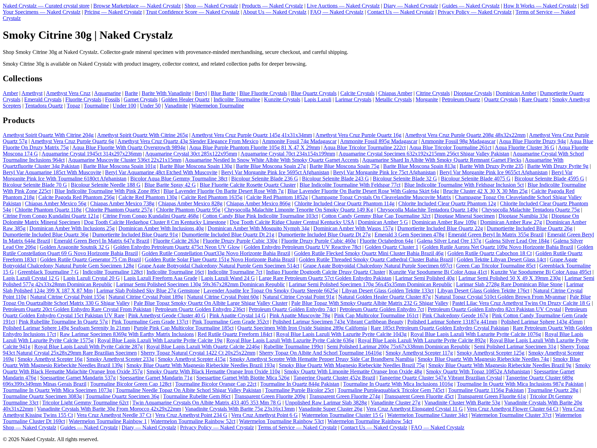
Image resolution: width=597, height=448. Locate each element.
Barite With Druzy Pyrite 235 (491, 166)
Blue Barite (223, 93)
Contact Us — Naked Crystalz (400, 12)
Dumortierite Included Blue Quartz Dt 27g (324, 234)
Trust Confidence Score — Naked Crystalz (192, 12)
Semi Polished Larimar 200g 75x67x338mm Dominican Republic (398, 346)
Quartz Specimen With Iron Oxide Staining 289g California (302, 328)
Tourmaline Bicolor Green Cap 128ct (130, 384)
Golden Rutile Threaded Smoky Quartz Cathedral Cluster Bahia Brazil (376, 259)
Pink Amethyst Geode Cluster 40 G (167, 315)
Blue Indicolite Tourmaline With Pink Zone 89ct (107, 191)
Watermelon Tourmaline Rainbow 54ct (370, 421)
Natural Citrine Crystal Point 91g (298, 297)
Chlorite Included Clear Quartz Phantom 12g (447, 203)
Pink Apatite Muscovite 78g (299, 315)
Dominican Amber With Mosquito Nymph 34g (259, 228)
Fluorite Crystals (83, 99)
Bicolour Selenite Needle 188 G (106, 185)
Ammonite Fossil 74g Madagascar (299, 141)
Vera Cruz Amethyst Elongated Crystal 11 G (414, 409)
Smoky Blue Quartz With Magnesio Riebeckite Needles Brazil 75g (352, 365)
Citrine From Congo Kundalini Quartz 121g (51, 216)
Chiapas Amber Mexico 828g (190, 203)
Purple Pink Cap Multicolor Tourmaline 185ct (184, 328)
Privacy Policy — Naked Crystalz (475, 12)
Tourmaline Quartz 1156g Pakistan (486, 390)
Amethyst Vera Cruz (68, 93)
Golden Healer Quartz (185, 99)
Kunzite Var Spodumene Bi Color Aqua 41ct (438, 272)
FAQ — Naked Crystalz (336, 12)
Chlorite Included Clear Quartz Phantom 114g (344, 203)
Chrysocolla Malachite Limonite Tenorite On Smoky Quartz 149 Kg (298, 210)
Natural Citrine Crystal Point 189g (145, 297)
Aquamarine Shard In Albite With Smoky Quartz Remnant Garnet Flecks (441, 160)
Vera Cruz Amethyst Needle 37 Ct (114, 415)
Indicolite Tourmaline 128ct (113, 272)
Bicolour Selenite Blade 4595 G (549, 178)
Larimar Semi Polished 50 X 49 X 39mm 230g (509, 278)
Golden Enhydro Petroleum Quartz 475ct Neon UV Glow (176, 247)
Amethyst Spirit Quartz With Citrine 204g (48, 135)
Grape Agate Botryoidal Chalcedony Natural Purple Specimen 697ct (377, 266)
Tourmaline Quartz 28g (553, 390)
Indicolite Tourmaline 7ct (235, 272)
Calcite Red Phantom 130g (148, 197)
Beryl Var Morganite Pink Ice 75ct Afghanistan (384, 172)
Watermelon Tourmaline (217, 106)
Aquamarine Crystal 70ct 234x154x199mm (287, 154)
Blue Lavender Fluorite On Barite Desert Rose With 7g (223, 191)
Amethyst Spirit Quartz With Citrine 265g (142, 135)
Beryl (201, 93)
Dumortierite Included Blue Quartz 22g (440, 228)
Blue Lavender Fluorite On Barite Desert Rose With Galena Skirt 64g (363, 191)
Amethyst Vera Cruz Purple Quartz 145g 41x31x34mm (251, 135)
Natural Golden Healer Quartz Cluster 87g (384, 297)
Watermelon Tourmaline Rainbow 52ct (193, 421)
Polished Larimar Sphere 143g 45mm (541, 322)
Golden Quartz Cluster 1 (391, 247)
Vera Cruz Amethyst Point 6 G (264, 415)
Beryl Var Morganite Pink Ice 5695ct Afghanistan (275, 172)
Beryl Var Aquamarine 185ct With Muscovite (52, 172)
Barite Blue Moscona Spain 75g (344, 166)
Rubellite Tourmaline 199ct (293, 346)
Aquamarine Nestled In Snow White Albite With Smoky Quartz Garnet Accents (272, 160)
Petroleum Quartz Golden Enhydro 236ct (200, 309)
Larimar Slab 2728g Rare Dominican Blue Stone (509, 284)
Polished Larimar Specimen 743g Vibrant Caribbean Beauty (338, 322)
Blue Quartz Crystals (314, 93)
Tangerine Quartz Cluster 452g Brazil (334, 378)
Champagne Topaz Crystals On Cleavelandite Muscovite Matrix (381, 197)
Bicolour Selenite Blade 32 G (405, 178)
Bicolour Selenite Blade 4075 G (476, 178)
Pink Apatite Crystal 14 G (237, 315)
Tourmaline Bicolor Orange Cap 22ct (215, 384)
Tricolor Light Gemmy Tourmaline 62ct (85, 402)
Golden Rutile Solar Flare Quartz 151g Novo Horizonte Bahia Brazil (220, 259)
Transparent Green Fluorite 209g (269, 396)
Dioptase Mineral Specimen (464, 216)
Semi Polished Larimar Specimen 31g (515, 346)
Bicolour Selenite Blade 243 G (335, 178)
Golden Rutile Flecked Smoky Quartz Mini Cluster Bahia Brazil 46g (369, 253)
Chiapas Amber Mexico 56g (55, 203)
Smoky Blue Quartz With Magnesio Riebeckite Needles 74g (483, 359)
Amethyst (31, 93)
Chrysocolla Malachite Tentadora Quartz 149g (427, 210)
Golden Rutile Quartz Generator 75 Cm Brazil (90, 259)
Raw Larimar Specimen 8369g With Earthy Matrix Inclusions (127, 334)
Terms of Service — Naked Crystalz (297, 427)
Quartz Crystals (501, 99)
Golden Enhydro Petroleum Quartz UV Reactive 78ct (302, 247)
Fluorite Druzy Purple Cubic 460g (318, 241)
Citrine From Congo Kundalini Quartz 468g (151, 216)
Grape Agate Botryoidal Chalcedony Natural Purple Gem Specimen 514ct (218, 266)
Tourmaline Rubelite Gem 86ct (196, 396)
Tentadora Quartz (44, 106)
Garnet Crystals (141, 99)
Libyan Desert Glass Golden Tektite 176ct (483, 290)
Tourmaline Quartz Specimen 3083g (42, 396)
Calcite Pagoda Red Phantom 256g (76, 197)
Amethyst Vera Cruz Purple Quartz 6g (72, 141)
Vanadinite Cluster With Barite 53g (462, 402)
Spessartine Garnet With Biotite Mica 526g (243, 378)
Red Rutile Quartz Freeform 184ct (235, 334)
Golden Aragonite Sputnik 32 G (75, 247)
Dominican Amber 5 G (383, 222)
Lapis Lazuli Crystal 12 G (31, 278)
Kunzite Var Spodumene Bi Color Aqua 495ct (541, 272)
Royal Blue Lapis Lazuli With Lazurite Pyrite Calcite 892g (422, 340)
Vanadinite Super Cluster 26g (330, 409)
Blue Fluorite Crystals (263, 93)
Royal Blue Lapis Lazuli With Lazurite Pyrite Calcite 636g (290, 340)
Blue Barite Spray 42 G (170, 185)
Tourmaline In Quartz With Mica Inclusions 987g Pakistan (520, 384)
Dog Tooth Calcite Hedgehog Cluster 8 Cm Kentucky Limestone (155, 222)
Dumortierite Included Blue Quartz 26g (529, 228)
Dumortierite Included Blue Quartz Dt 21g (228, 234)
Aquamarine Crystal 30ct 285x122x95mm (191, 154)
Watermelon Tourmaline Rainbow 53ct (281, 421)
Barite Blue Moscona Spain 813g (419, 166)
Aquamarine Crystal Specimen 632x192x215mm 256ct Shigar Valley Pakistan (424, 154)
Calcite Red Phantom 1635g (212, 197)
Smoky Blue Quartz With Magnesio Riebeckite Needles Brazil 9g (499, 365)
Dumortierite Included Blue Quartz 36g (45, 234)
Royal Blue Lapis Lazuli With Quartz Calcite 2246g (203, 346)
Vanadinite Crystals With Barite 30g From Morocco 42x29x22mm (109, 409)
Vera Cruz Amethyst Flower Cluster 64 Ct (512, 409)
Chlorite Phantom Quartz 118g (48, 210)
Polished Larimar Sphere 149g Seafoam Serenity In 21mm (66, 328)
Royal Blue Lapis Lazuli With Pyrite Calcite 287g (88, 346)
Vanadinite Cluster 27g (395, 402)
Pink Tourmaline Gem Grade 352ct (230, 322)
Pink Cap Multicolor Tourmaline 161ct (376, 315)
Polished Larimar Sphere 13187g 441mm (452, 322)
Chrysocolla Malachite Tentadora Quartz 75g (531, 210)
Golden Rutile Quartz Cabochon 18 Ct (489, 253)
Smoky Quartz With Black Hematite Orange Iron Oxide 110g (213, 371)
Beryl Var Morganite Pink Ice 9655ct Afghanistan (493, 172)
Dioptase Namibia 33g (523, 216)
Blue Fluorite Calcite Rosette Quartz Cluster (248, 185)
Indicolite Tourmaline (237, 99)
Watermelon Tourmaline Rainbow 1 (108, 421)
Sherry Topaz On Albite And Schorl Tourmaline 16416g (320, 353)
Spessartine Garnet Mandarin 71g (156, 378)
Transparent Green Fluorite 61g (491, 396)
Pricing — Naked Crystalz (113, 12)
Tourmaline (96, 106)
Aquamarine (107, 93)
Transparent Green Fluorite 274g (344, 396)
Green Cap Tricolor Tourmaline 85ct (496, 266)
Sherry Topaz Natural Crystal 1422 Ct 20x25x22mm (198, 353)
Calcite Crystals (357, 93)
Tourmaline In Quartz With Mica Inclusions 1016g (398, 384)
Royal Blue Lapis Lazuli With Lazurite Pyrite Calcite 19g (159, 340)
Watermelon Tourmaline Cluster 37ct (511, 415)
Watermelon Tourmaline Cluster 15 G (342, 415)
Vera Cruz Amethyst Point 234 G (191, 415)
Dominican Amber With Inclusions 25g (72, 228)
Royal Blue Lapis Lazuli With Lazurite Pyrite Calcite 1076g (475, 334)
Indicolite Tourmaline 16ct (175, 272)
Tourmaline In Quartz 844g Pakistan (299, 384)
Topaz (73, 106)
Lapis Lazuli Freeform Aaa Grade (160, 278)
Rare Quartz (535, 99)
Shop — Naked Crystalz (211, 6)
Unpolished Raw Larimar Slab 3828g (326, 402)
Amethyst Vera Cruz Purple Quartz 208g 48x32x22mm (465, 135)
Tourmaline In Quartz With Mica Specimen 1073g (57, 390)
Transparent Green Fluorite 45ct (419, 396)
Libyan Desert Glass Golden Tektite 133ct (388, 290)
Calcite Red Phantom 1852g (277, 197)
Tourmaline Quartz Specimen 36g (122, 396)
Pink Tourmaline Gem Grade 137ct (150, 322)
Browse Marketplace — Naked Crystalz (137, 6)
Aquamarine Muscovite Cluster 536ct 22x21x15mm (124, 160)
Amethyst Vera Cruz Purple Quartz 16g (358, 135)
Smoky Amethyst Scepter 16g (50, 359)
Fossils (112, 99)
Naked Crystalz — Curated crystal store (46, 6)
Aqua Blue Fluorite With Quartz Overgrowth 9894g (129, 147)
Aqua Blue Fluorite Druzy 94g (532, 141)
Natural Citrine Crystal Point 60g (223, 297)
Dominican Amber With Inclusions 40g (161, 228)
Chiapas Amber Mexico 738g (122, 203)
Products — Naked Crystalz (272, 6)
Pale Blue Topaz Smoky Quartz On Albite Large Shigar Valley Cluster (210, 303)
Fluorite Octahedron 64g (386, 241)
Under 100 (124, 106)
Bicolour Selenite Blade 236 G (264, 178)
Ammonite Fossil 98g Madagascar (458, 141)
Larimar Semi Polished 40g (425, 278)
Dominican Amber (516, 93)
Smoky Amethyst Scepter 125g (490, 353)
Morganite (427, 99)
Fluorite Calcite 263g (176, 241)
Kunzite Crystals (282, 99)
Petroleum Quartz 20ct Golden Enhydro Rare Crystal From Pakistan (77, 309)
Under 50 (150, 106)
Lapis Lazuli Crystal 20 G (91, 278)
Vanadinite (176, 106)
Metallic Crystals (393, 99)
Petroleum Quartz (461, 99)
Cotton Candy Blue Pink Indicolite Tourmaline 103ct (260, 216)
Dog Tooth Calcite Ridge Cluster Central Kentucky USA (292, 222)
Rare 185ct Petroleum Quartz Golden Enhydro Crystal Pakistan (440, 328)
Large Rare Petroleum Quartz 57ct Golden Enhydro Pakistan (325, 278)
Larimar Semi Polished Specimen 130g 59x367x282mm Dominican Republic (200, 284)
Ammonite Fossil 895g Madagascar (378, 141)
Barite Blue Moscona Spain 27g (271, 166)
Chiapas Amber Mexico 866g (258, 203)
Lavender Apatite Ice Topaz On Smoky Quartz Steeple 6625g (270, 290)
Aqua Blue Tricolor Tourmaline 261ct (450, 147)
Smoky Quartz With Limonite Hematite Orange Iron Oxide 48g (353, 371)
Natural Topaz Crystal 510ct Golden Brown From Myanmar (500, 297)
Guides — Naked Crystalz (471, 6)
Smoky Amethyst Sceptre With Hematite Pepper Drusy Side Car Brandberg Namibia (321, 359)
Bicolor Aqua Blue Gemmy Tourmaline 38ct (178, 178)
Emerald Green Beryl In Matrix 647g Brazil (101, 241)
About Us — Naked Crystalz (274, 12)
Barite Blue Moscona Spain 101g (119, 166)
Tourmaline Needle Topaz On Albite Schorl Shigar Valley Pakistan (188, 390)
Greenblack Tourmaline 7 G (48, 272)
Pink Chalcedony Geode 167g (455, 315)
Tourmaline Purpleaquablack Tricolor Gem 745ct (391, 390)
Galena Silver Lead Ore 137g (449, 241)
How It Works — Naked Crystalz (540, 6)
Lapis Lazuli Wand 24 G (228, 278)
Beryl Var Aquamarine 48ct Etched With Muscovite (161, 172)
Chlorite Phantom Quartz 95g (188, 210)
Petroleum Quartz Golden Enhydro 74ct (292, 309)
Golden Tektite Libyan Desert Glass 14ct (501, 259)
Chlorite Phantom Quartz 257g (118, 210)
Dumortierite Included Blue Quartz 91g (135, 234)
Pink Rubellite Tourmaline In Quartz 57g (63, 322)
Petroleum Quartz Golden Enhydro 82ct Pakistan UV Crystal (494, 309)
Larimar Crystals (353, 99)
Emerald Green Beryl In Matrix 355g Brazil (495, 234)
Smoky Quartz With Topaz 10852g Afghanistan (478, 371)
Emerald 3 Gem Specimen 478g (409, 234)
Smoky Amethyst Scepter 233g (120, 359)
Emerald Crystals (42, 99)
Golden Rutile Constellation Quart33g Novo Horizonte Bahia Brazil (216, 253)
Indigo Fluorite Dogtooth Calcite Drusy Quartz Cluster (325, 272)
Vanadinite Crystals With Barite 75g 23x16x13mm (240, 409)
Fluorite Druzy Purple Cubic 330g (240, 241)
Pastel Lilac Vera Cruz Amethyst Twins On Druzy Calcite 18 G (521, 303)
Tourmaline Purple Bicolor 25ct (299, 390)
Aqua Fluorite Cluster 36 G (525, 147)
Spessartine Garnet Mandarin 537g (78, 378)
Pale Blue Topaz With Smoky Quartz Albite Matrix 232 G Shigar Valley (369, 303)
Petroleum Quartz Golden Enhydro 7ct (382, 309)
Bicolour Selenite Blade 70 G (35, 185)
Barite (131, 93)
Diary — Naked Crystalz (410, 6)
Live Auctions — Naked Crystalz (343, 6)
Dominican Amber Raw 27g (511, 222)
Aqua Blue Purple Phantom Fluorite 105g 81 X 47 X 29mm (254, 147)
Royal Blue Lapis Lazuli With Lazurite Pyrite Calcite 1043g (341, 334)
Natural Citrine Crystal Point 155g (67, 297)
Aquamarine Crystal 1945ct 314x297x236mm (91, 154)
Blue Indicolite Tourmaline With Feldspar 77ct (350, 185)
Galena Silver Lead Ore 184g (517, 241)
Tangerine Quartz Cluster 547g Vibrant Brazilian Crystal (440, 378)
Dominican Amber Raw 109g (444, 222)
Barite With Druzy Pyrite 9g (557, 166)
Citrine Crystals (433, 93)
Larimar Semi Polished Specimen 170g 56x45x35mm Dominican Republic (370, 284)
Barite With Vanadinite (166, 93)
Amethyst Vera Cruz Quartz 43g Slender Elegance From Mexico (187, 141)
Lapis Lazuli (317, 99)
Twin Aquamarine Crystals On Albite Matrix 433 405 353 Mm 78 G (206, 402)
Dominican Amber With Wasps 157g (353, 228)
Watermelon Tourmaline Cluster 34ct (427, 415)
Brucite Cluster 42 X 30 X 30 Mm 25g (485, 191)
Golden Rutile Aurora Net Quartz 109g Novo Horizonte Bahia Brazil (497, 247)
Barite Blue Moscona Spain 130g (196, 166)
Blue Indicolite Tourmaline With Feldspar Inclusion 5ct (464, 185)
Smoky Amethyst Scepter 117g (419, 353)
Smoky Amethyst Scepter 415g (192, 359)
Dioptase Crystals (473, 93)
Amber (10, 93)
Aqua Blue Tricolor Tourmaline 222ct (364, 147)
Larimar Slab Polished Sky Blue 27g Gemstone (148, 290)
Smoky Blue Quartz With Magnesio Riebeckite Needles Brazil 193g (200, 365)
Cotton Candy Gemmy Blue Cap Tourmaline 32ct (376, 216)
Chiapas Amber (395, 93)
